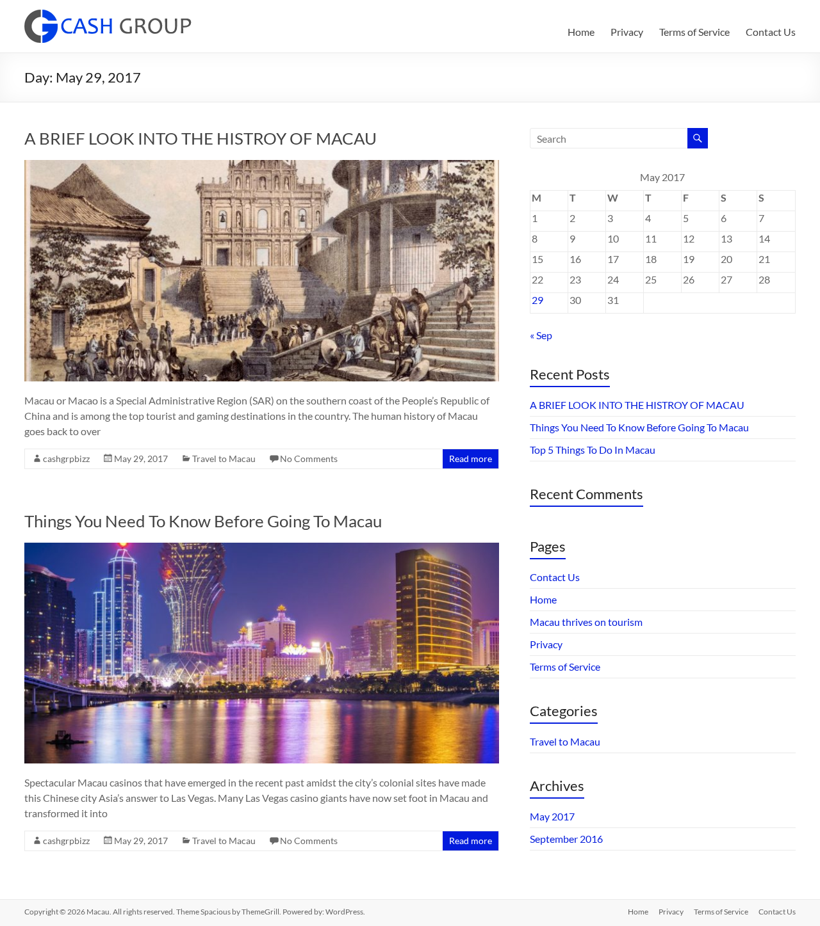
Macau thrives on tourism (586, 622)
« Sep (541, 335)
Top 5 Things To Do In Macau (592, 449)
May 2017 (552, 816)
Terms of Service (694, 32)
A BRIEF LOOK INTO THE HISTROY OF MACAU (200, 138)
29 (537, 300)
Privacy (627, 32)
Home (581, 32)
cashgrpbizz (66, 458)
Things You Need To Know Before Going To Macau (203, 521)
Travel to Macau (224, 458)
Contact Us (771, 32)
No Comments (309, 458)
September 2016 (566, 839)
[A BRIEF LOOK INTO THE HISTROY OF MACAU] (261, 166)
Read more (470, 458)
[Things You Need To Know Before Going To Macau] (261, 549)
